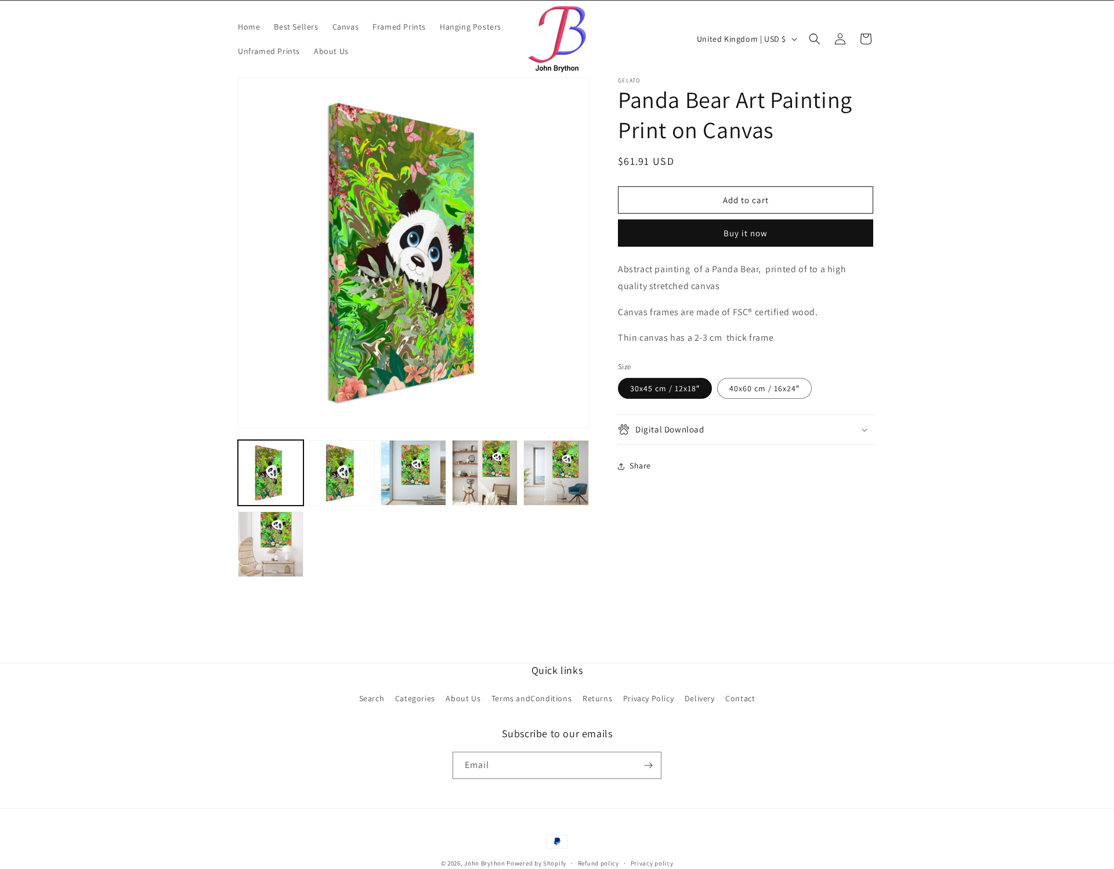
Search (372, 698)
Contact (740, 698)
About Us (463, 698)
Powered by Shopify (536, 863)
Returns (597, 698)
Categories (415, 698)
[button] (814, 39)
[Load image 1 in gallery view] (270, 473)
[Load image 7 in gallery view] (270, 544)
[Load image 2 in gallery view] (342, 473)
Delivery (700, 698)
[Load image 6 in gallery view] (556, 473)
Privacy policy (652, 863)
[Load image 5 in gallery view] (485, 473)
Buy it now (746, 233)
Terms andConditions (531, 698)
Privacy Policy (648, 698)
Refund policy (598, 863)
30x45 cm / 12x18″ (665, 388)
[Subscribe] (648, 765)
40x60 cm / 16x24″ (764, 388)
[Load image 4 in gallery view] (413, 473)
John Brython (484, 863)
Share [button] (640, 465)
